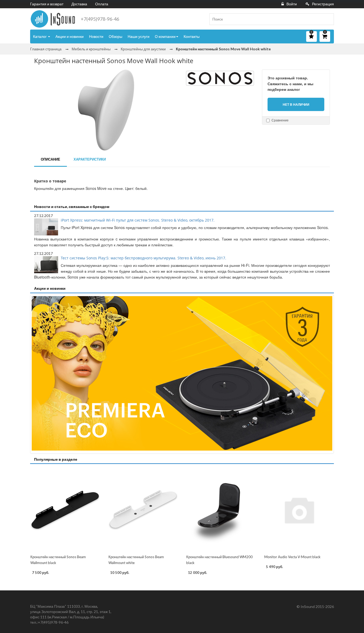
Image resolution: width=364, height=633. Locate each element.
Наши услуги (138, 36)
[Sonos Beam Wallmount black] (65, 509)
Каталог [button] (40, 36)
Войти (291, 4)
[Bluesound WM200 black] (221, 509)
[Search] (328, 19)
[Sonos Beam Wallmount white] (143, 509)
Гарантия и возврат (46, 4)
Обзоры (115, 36)
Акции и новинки (69, 36)
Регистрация (323, 4)
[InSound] (52, 19)
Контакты (192, 36)
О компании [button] (165, 36)
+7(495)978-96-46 (100, 19)
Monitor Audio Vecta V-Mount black (292, 557)
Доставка (79, 4)
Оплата (101, 4)
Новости (96, 36)
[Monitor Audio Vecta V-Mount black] (299, 509)
